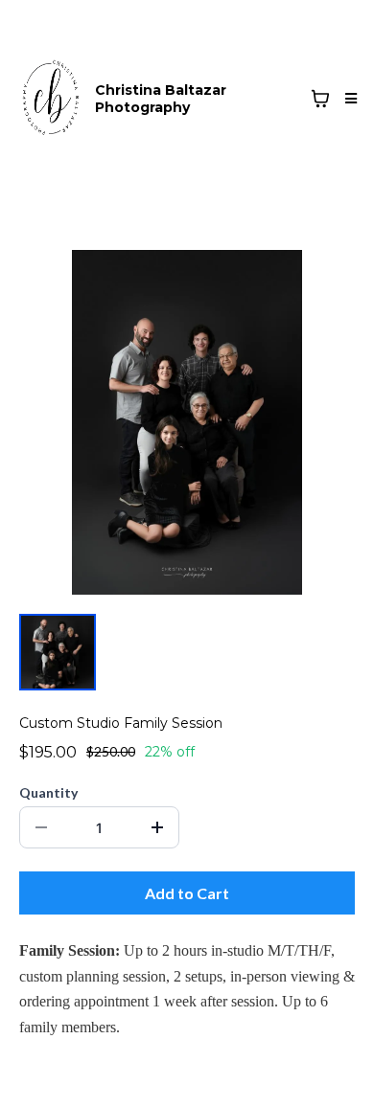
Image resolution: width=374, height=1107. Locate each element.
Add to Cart (187, 893)
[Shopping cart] (320, 98)
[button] (348, 98)
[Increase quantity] (157, 827)
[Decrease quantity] (41, 827)
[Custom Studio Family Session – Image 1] (57, 652)
